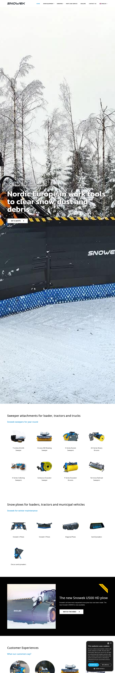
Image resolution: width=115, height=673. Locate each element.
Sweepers (60, 3)
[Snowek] (16, 4)
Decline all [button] (105, 665)
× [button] (110, 643)
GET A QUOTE (16, 221)
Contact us (92, 3)
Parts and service (71, 3)
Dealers (83, 3)
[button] (99, 668)
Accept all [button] (93, 665)
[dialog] (99, 656)
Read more (91, 661)
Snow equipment (48, 3)
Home (38, 3)
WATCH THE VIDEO (69, 612)
